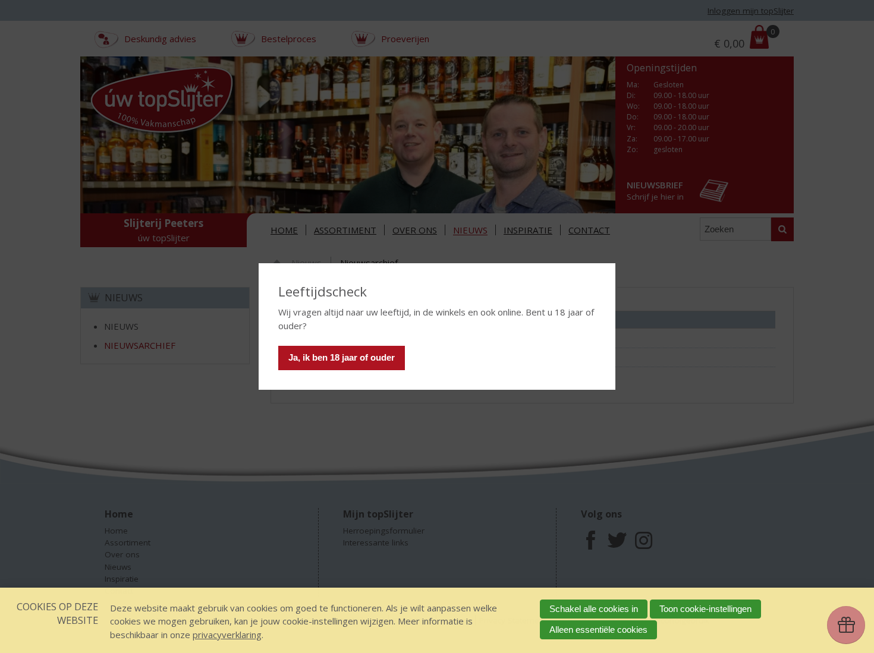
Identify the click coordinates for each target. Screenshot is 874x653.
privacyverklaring (227, 635)
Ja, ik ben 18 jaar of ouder (341, 357)
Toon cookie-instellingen (705, 609)
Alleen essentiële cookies (598, 629)
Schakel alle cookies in (593, 609)
